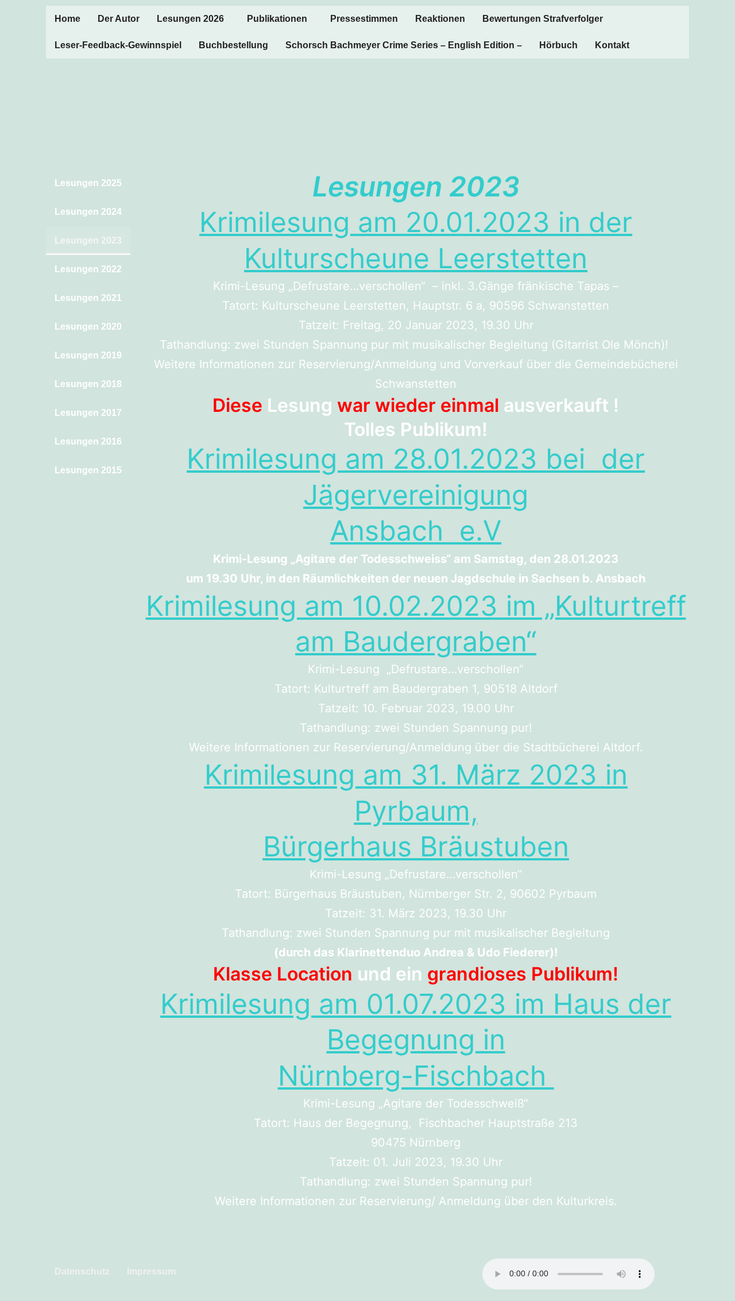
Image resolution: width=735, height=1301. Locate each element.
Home (67, 19)
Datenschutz (82, 1271)
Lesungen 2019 (88, 355)
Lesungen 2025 (88, 183)
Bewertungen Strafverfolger (542, 19)
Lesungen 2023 (88, 240)
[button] (193, 19)
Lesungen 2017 (88, 413)
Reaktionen (440, 19)
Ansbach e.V (415, 530)
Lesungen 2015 (88, 470)
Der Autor (119, 19)
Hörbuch (558, 45)
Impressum (151, 1271)
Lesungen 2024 (88, 212)
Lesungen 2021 (88, 298)
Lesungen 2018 (88, 384)
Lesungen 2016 (88, 441)
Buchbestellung (233, 45)
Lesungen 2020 (88, 326)
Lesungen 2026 (190, 19)
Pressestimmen (364, 19)
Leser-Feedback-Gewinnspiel (118, 45)
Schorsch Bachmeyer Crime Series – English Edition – (403, 45)
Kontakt (612, 45)
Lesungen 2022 (88, 269)
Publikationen (277, 19)
